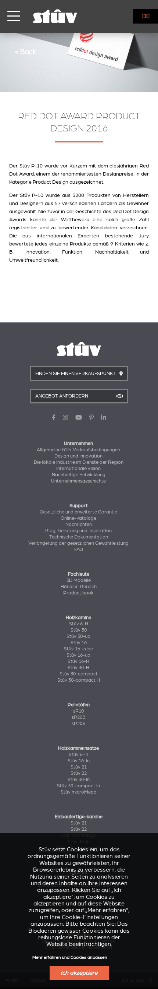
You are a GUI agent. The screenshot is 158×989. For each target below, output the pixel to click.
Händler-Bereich (79, 586)
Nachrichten (78, 524)
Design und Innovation (78, 456)
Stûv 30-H (78, 667)
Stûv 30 (79, 630)
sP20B (79, 717)
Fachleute (78, 574)
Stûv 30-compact (79, 674)
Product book (78, 593)
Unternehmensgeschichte (78, 481)
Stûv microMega (79, 792)
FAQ (78, 549)
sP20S (78, 723)
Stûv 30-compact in (78, 785)
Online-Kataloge (78, 518)
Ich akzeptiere (79, 972)
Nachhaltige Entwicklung (78, 474)
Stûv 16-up (78, 655)
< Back (25, 52)
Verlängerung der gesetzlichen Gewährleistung (78, 543)
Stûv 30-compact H (78, 680)
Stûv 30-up (78, 636)
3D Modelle (79, 580)
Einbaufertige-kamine (79, 816)
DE (146, 16)
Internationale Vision (78, 468)
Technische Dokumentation (78, 537)
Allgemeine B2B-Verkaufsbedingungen (78, 449)
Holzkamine (78, 617)
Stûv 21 (79, 767)
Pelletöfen (79, 704)
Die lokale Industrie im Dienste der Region (78, 462)
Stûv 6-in (78, 754)
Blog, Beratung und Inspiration (78, 530)
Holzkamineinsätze (78, 748)
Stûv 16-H (78, 661)
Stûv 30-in (79, 779)
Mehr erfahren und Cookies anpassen (69, 957)
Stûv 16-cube (78, 648)
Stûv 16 (79, 642)
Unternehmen (78, 443)
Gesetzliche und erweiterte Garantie (78, 512)
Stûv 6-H (78, 623)
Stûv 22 (79, 773)
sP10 (78, 711)
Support (78, 505)
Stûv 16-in (79, 760)
